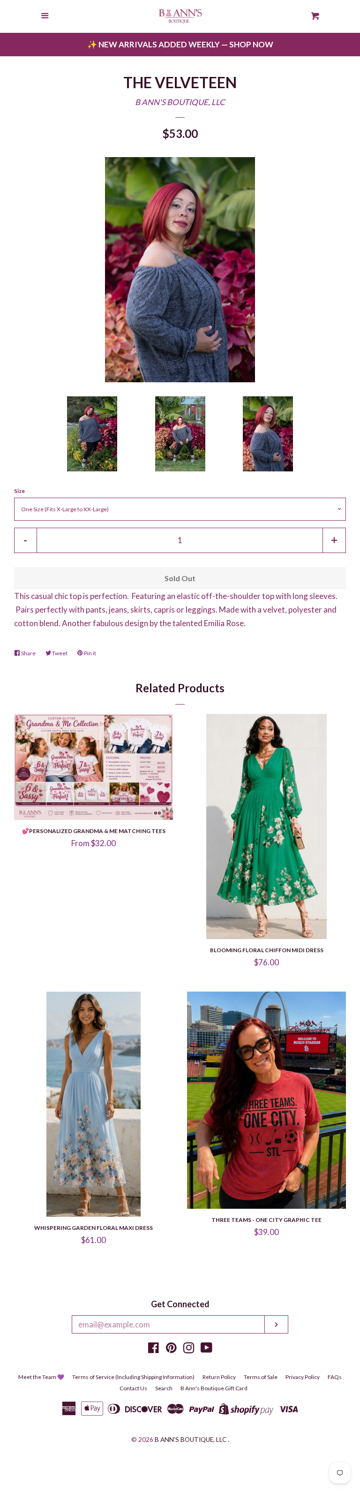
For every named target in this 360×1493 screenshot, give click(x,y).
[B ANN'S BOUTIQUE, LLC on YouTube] (206, 1349)
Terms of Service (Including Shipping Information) (133, 1376)
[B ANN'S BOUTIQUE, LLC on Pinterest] (171, 1349)
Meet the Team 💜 (41, 1376)
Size (19, 490)
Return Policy (219, 1376)
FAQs (335, 1376)
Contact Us (133, 1388)
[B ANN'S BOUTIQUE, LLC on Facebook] (153, 1349)
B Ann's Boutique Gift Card (214, 1388)
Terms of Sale (261, 1376)
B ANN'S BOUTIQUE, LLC (180, 102)
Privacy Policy (302, 1376)
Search (163, 1388)
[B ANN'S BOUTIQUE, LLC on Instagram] (189, 1349)
